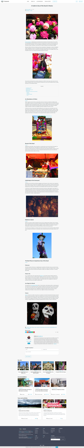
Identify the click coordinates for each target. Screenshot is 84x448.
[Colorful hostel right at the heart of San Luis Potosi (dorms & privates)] (42, 382)
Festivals (30, 327)
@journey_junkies (28, 339)
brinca (20, 409)
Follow (29, 343)
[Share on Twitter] (26, 332)
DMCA (35, 439)
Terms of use (36, 438)
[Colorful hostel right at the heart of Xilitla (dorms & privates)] (25, 382)
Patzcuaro (28, 92)
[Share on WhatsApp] (32, 332)
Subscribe (63, 439)
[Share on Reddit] (27, 332)
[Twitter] (29, 341)
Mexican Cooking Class (48, 410)
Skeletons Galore (28, 90)
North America (28, 10)
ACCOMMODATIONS (40, 1)
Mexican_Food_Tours (47, 409)
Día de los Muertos (42, 327)
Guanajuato (27, 327)
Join (76, 1)
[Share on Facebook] (29, 332)
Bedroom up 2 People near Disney (58, 389)
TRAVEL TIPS (33, 1)
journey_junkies (28, 9)
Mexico (31, 10)
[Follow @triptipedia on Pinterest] (43, 445)
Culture (46, 327)
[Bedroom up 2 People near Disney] (58, 382)
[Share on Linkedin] (30, 332)
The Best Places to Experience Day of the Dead (31, 91)
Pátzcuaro (33, 327)
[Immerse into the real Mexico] (29, 403)
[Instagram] (28, 341)
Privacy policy (36, 437)
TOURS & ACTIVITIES (48, 1)
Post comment (28, 356)
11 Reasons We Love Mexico (61, 372)
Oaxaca (36, 327)
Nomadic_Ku (40, 336)
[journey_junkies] (28, 337)
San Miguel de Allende (29, 94)
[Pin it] (34, 332)
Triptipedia (6, 1)
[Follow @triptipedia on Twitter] (40, 445)
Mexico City (28, 93)
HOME (28, 1)
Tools (43, 437)
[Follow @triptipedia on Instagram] (42, 445)
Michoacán (29, 328)
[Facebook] (30, 341)
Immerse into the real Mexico (24, 410)
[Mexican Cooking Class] (54, 403)
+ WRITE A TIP (55, 1)
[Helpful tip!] (57, 332)
